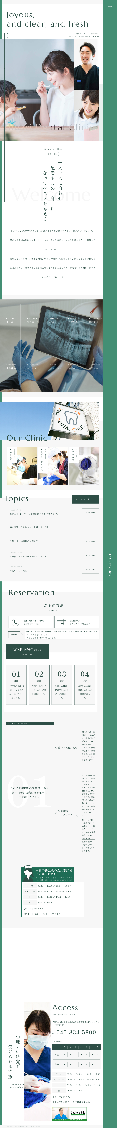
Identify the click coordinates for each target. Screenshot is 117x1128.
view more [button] (90, 512)
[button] (66, 748)
